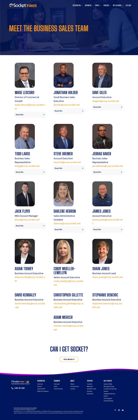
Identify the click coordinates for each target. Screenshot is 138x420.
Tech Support (108, 398)
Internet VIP (41, 389)
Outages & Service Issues (109, 395)
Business (88, 5)
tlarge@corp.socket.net (27, 166)
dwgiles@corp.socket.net (105, 101)
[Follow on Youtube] (122, 410)
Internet (40, 384)
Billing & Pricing (109, 386)
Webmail (90, 386)
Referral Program (43, 391)
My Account (117, 5)
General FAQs (108, 384)
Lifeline (128, 5)
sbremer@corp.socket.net (67, 162)
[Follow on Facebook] (115, 410)
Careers (106, 5)
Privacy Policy (17, 408)
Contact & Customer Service (110, 390)
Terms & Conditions (25, 408)
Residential (77, 5)
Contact (89, 384)
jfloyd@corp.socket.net (27, 220)
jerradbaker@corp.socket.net (107, 166)
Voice (55, 386)
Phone (39, 386)
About (97, 5)
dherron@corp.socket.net (67, 223)
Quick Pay (90, 394)
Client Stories (58, 389)
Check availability (69, 359)
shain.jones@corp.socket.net (107, 277)
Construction (74, 386)
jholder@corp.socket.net (67, 105)
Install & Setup (108, 401)
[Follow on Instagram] (118, 410)
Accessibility (34, 408)
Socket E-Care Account (91, 390)
